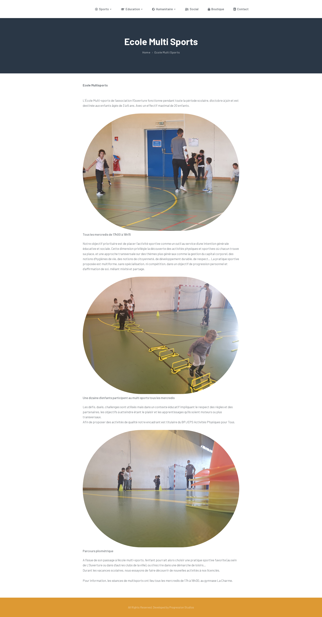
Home (146, 52)
